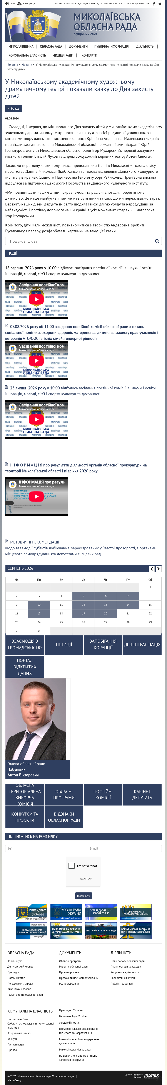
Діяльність (145, 46)
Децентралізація (142, 644)
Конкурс (12, 1039)
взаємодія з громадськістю (25, 644)
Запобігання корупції (123, 978)
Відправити (83, 895)
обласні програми (64, 795)
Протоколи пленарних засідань (78, 978)
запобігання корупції (103, 644)
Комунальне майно (18, 1033)
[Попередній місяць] (152, 569)
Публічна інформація (111, 46)
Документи (78, 46)
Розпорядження (69, 983)
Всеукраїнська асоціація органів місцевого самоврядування (78, 1031)
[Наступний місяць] (159, 569)
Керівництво (14, 961)
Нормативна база (17, 1019)
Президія (13, 972)
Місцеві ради (62, 55)
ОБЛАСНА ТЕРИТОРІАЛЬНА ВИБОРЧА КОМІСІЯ (25, 794)
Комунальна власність (27, 55)
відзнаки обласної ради (64, 817)
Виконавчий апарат (19, 989)
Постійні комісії (16, 978)
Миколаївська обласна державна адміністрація (79, 1041)
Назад (14, 108)
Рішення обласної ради (73, 966)
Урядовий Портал (69, 1023)
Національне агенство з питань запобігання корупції (78, 1058)
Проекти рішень (69, 972)
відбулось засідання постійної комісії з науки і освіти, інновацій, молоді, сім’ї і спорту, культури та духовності (80, 390)
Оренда (12, 1050)
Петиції (64, 644)
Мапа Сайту (14, 1080)
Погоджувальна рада (20, 983)
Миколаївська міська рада (74, 1049)
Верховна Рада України (73, 1016)
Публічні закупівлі (122, 983)
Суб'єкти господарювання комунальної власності (30, 1026)
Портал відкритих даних (24, 666)
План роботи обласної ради (128, 961)
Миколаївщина (20, 46)
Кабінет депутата (142, 795)
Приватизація (15, 1044)
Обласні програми (70, 961)
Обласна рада (51, 46)
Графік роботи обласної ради (25, 995)
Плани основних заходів (126, 966)
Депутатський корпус (20, 966)
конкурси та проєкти (24, 817)
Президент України (71, 1010)
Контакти (89, 55)
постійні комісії (103, 795)
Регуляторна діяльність (125, 972)
